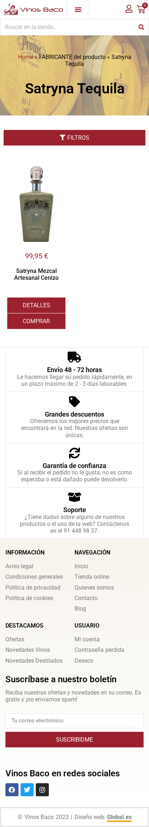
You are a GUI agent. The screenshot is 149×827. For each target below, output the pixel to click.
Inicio (81, 566)
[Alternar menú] (78, 9)
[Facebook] (11, 789)
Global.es (119, 817)
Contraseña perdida (99, 649)
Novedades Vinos (27, 649)
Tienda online (91, 576)
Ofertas (14, 639)
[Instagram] (42, 789)
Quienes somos (94, 587)
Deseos (83, 660)
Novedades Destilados (34, 660)
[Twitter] (27, 789)
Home (25, 57)
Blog (80, 608)
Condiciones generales (34, 576)
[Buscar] (141, 27)
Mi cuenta (87, 639)
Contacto (86, 598)
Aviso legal (19, 566)
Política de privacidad (32, 587)
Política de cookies (29, 598)
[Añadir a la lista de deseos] (60, 169)
